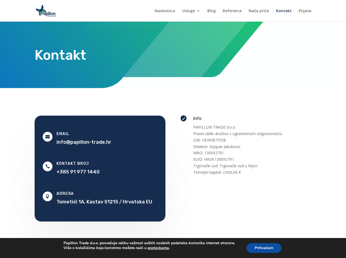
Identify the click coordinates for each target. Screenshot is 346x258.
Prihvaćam (264, 247)
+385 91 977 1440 (78, 172)
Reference (232, 11)
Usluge (188, 11)
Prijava (305, 11)
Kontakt (284, 11)
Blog (211, 11)
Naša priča (259, 11)
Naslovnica (165, 11)
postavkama (158, 247)
